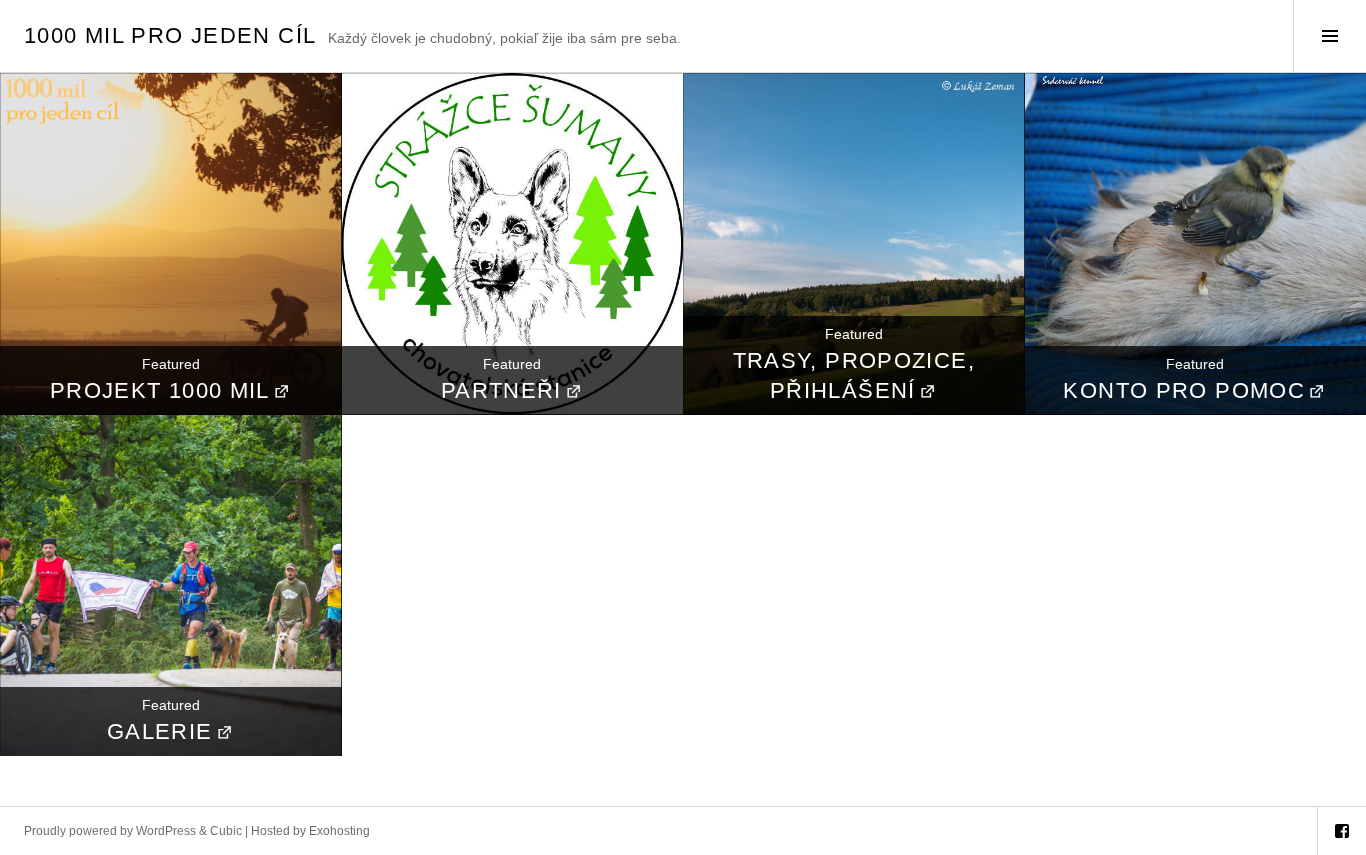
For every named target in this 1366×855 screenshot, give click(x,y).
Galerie (160, 731)
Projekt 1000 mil (160, 390)
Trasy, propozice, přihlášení (854, 375)
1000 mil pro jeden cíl (170, 35)
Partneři (501, 390)
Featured (171, 364)
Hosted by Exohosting (310, 831)
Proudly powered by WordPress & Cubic (133, 831)
